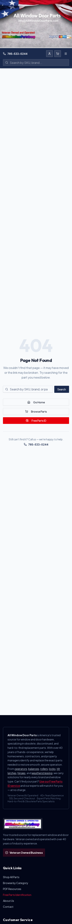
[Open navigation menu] (65, 53)
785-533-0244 (17, 53)
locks (52, 768)
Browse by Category (15, 883)
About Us (8, 900)
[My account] (49, 53)
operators (21, 768)
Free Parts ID (39, 420)
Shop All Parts (11, 877)
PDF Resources (12, 889)
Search (61, 389)
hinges (21, 773)
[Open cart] (57, 53)
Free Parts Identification (17, 894)
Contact (8, 906)
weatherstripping (42, 773)
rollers (44, 768)
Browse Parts (39, 411)
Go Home (39, 402)
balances (33, 768)
